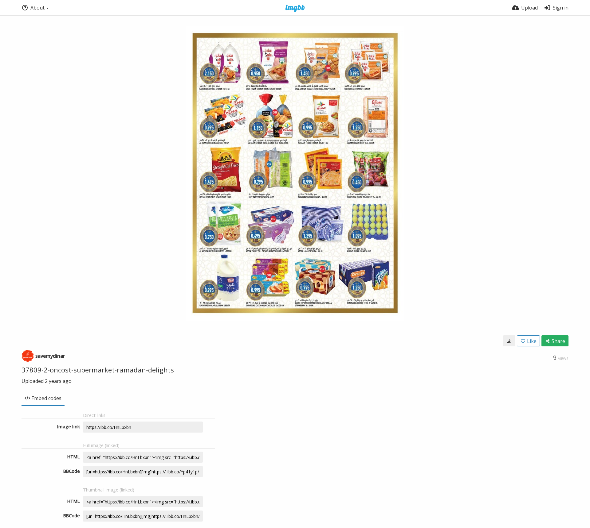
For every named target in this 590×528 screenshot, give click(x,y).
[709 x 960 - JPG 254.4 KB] (509, 340)
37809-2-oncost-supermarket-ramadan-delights (98, 369)
